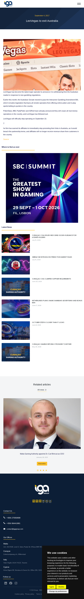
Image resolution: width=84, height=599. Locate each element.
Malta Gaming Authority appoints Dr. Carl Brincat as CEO (42, 454)
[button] (37, 470)
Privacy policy (29, 594)
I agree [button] (51, 587)
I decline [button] (61, 587)
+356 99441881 (13, 523)
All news (41, 390)
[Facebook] (10, 583)
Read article (42, 463)
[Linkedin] (5, 583)
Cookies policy (19, 594)
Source (6, 139)
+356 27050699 (13, 518)
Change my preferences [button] (58, 591)
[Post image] (42, 423)
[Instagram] (15, 583)
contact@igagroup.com (15, 529)
